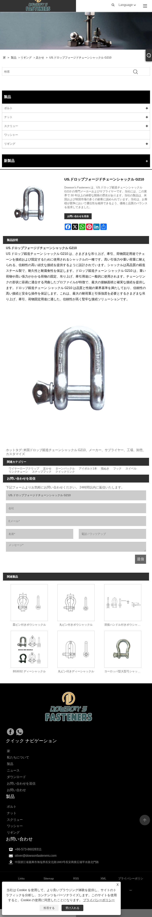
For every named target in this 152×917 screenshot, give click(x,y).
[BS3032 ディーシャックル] (29, 648)
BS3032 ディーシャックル (29, 671)
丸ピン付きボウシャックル (76, 624)
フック (117, 468)
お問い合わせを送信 (78, 216)
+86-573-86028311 (28, 849)
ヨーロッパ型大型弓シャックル (123, 671)
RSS (76, 878)
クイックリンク (65, 471)
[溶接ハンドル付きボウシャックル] (122, 601)
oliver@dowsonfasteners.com (35, 855)
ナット (8, 117)
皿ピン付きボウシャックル (29, 624)
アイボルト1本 (88, 468)
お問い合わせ (16, 790)
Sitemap (49, 878)
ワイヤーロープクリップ (24, 468)
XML (103, 878)
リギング (26, 57)
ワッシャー (11, 134)
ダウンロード (16, 777)
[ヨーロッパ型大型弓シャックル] (122, 648)
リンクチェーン (18, 471)
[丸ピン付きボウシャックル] (76, 601)
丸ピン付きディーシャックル (76, 671)
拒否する (49, 907)
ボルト (8, 108)
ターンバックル (65, 468)
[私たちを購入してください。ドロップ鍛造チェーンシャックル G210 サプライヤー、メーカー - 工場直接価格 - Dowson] (38, 6)
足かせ (40, 57)
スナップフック (41, 471)
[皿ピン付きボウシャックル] (29, 601)
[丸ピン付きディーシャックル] (76, 648)
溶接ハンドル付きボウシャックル (123, 624)
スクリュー (11, 125)
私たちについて (18, 757)
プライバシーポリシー (99, 900)
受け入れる (72, 907)
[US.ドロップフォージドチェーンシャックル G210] (32, 204)
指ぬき (105, 468)
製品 (13, 57)
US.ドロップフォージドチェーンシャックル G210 (80, 57)
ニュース (13, 770)
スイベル (131, 468)
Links (21, 878)
